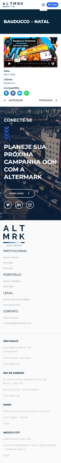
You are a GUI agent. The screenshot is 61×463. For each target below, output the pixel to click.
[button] (43, 6)
